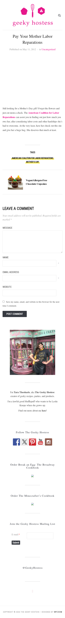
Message (7, 227)
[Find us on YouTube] (40, 442)
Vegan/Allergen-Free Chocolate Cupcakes (36, 182)
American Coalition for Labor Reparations (32, 158)
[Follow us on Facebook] (16, 442)
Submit (16, 542)
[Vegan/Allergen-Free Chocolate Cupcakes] (15, 181)
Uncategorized (48, 49)
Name (5, 257)
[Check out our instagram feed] (48, 442)
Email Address (11, 272)
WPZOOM (58, 612)
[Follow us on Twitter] (24, 442)
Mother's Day (32, 162)
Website (7, 286)
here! (44, 410)
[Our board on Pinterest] (32, 442)
